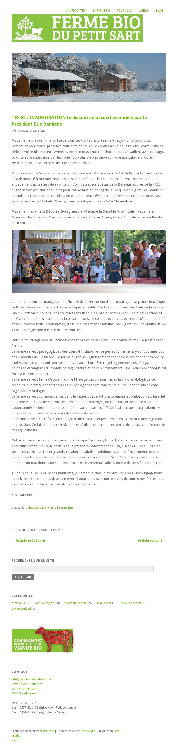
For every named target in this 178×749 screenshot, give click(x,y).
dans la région (44, 603)
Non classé (49, 507)
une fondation (76, 10)
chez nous (34, 507)
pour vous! (125, 10)
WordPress (46, 731)
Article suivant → (152, 540)
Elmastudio (88, 731)
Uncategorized (21, 608)
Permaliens (66, 507)
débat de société (75, 603)
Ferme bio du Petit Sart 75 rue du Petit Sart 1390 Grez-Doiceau (27, 688)
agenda (144, 10)
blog (159, 10)
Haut (15, 740)
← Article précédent (28, 540)
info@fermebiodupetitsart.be (31, 679)
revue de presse (131, 603)
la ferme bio (101, 10)
